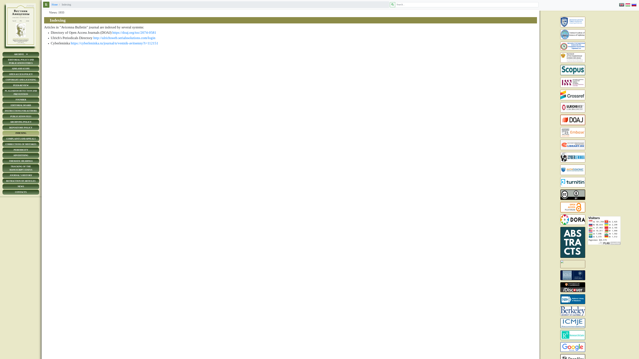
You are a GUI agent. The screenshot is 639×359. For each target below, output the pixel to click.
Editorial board (21, 105)
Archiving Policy (20, 122)
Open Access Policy (21, 74)
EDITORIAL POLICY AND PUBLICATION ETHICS (21, 61)
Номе (55, 4)
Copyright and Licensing (21, 79)
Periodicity (21, 150)
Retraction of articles (20, 181)
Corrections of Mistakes (20, 144)
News (21, 186)
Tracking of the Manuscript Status (20, 168)
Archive (19, 54)
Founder (21, 99)
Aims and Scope (21, 68)
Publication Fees (20, 116)
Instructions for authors (21, 111)
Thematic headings (21, 161)
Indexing (20, 133)
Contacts (21, 192)
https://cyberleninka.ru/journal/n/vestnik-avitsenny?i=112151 (114, 43)
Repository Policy (20, 127)
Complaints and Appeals (21, 138)
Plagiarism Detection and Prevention (21, 92)
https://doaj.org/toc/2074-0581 (134, 33)
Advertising (20, 155)
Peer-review (21, 85)
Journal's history (21, 175)
